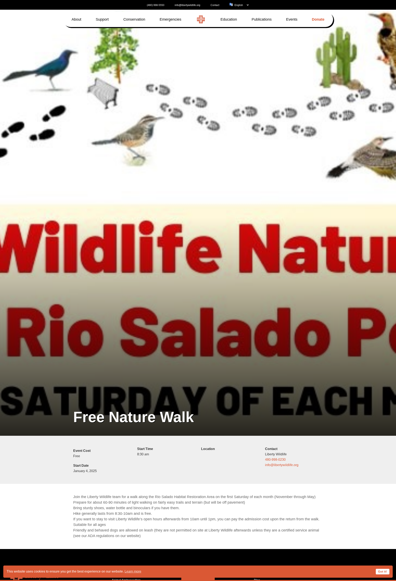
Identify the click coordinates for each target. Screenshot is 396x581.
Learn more (133, 571)
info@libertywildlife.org (281, 465)
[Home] (201, 19)
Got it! (382, 571)
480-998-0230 (275, 459)
